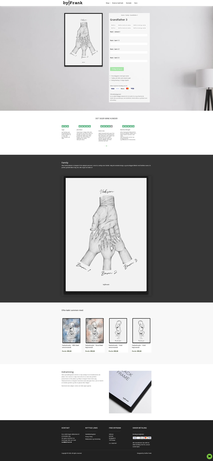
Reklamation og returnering (92, 439)
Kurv (135, 3)
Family (127, 15)
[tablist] (106, 146)
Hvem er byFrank (117, 3)
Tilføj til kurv (117, 69)
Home (122, 15)
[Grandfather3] (106, 295)
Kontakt (128, 3)
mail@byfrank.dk (67, 442)
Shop (107, 3)
